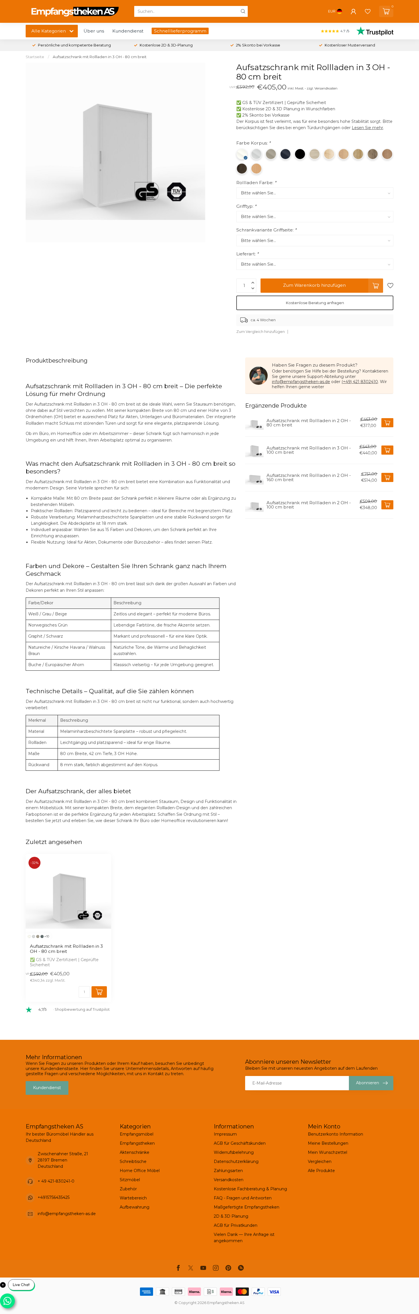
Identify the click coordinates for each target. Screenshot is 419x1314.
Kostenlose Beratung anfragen (315, 302)
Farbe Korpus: (253, 143)
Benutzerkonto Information (335, 1134)
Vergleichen (319, 1161)
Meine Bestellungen (328, 1143)
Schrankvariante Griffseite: (266, 230)
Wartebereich (133, 1198)
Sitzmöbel (130, 1179)
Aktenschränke (134, 1152)
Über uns (94, 31)
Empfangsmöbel (136, 1134)
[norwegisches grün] (42, 936)
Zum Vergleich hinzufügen (260, 331)
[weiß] (29, 936)
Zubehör (128, 1188)
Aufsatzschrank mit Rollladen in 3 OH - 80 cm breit (100, 56)
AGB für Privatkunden (235, 1225)
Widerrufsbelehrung (234, 1152)
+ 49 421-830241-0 (56, 1181)
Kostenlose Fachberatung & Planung (250, 1188)
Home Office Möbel (140, 1170)
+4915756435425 (54, 1197)
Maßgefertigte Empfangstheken (246, 1207)
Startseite (35, 56)
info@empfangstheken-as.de (301, 381)
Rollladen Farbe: (256, 182)
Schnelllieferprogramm (180, 31)
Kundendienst (127, 31)
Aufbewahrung (134, 1207)
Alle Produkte (321, 1170)
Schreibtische (133, 1161)
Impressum (225, 1134)
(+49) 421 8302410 (359, 381)
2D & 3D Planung (231, 1216)
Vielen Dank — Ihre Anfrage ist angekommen (244, 1237)
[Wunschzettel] (368, 11)
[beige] (37, 936)
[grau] (33, 936)
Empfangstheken (137, 1143)
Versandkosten (228, 1179)
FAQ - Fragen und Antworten (243, 1198)
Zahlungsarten (228, 1170)
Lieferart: (247, 254)
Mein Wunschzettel (327, 1152)
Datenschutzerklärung (236, 1161)
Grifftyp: (246, 206)
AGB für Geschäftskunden (240, 1143)
